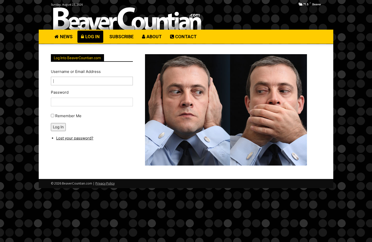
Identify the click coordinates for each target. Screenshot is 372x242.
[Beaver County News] (127, 18)
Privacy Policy (105, 183)
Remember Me (68, 115)
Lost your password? (74, 138)
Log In (58, 127)
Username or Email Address (76, 71)
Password (60, 92)
